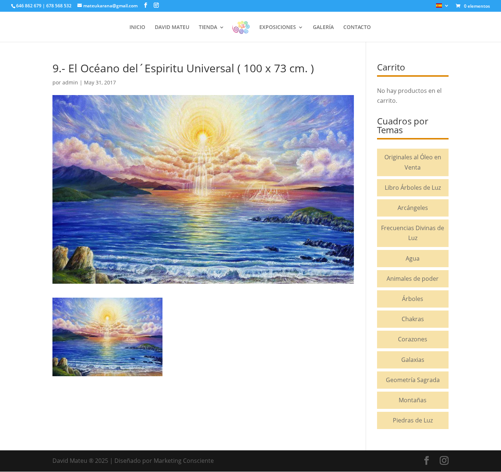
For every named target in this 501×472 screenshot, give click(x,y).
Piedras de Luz (413, 420)
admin (70, 82)
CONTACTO (357, 27)
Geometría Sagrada (413, 380)
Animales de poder (413, 279)
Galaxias (412, 360)
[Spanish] (442, 7)
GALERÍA (323, 27)
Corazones (412, 339)
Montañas (413, 400)
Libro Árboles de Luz (413, 188)
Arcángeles (413, 208)
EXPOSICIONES (277, 27)
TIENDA (208, 27)
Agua (413, 258)
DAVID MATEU (172, 27)
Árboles (412, 299)
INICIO (137, 27)
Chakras (413, 319)
